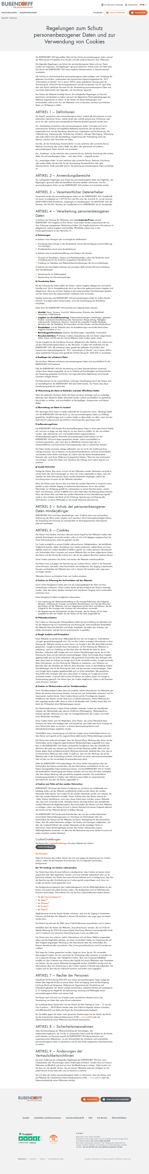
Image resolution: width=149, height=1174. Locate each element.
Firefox (44, 906)
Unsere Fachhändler (117, 12)
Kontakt (26, 1118)
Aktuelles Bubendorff (75, 1118)
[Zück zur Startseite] (17, 5)
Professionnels (132, 5)
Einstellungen (42, 854)
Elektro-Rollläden (28, 12)
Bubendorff (5, 18)
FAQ (90, 1118)
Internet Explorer (52, 897)
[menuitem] (112, 4)
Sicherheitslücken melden (55, 1159)
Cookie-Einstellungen (58, 843)
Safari (43, 900)
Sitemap (42, 1159)
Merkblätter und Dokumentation (47, 1118)
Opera (44, 910)
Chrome (44, 903)
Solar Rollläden (9, 12)
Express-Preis (140, 12)
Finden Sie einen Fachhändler (118, 1099)
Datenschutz (22, 1159)
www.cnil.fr (87, 1017)
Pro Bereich (97, 12)
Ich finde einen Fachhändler (113, 5)
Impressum (33, 1159)
